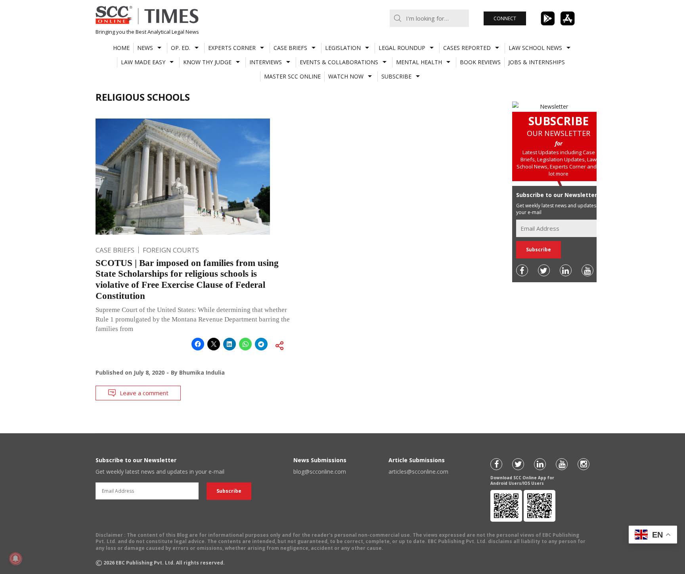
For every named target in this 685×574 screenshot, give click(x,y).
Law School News (535, 48)
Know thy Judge (207, 62)
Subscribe (396, 76)
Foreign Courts (171, 250)
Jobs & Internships (536, 62)
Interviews (265, 62)
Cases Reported (467, 48)
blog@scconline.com (319, 471)
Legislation (343, 48)
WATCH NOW (346, 76)
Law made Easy (143, 62)
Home (121, 48)
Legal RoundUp (402, 48)
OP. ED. (180, 48)
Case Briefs (290, 48)
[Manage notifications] (15, 558)
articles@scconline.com (418, 471)
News (145, 48)
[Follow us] (522, 270)
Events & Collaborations (339, 62)
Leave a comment (144, 393)
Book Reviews (480, 62)
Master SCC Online (292, 76)
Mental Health (419, 62)
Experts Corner (232, 48)
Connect (505, 18)
